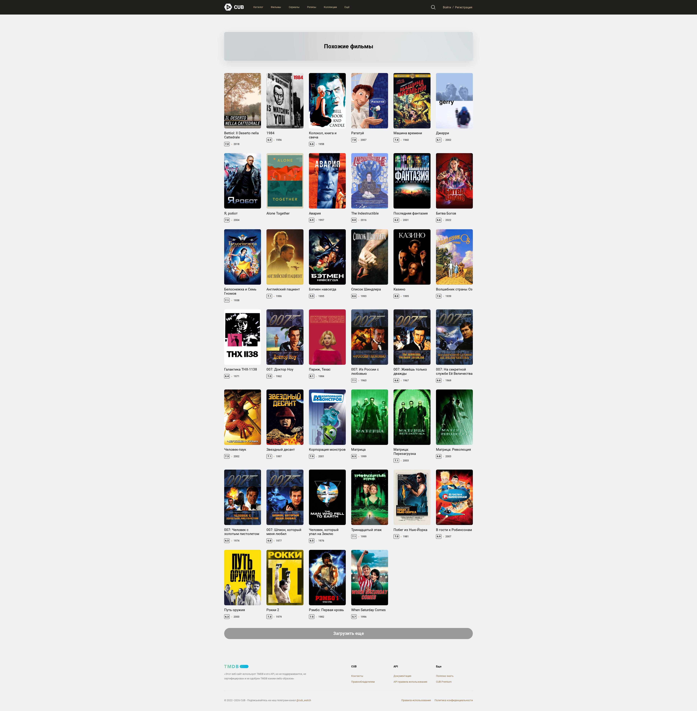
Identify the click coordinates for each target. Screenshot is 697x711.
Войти (447, 7)
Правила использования (416, 700)
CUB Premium (444, 681)
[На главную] (234, 7)
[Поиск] (433, 7)
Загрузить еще (348, 633)
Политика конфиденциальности (454, 700)
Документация (402, 675)
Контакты (357, 675)
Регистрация (463, 7)
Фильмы (276, 7)
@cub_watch (303, 700)
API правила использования (410, 681)
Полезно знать (445, 675)
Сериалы (294, 7)
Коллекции (330, 7)
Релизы (311, 7)
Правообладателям (363, 681)
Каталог (258, 7)
